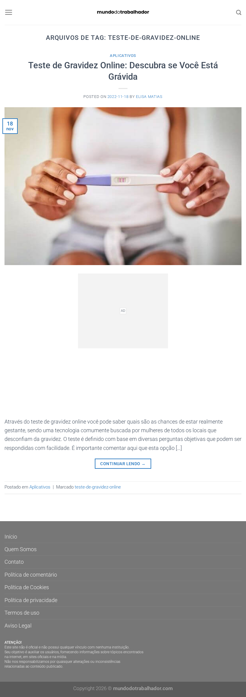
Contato (14, 562)
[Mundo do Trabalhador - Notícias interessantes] (123, 12)
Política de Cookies (26, 587)
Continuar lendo (123, 463)
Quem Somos (20, 549)
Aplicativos (123, 55)
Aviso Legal (18, 625)
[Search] (239, 12)
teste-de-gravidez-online (98, 487)
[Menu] (8, 12)
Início (10, 536)
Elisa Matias (149, 96)
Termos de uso (21, 613)
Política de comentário (30, 574)
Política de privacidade (30, 600)
